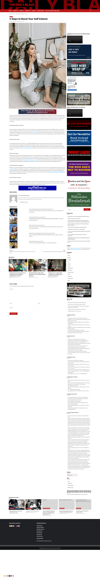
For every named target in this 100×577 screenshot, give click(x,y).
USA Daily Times (71, 357)
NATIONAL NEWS (40, 10)
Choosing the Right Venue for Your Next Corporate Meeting (78, 427)
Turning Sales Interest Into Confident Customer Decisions (78, 398)
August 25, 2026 (15, 513)
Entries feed (70, 483)
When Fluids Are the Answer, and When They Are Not (77, 351)
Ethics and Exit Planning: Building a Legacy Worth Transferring (79, 382)
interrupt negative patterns (25, 147)
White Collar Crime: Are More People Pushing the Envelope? (78, 216)
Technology (70, 276)
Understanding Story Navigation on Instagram (76, 330)
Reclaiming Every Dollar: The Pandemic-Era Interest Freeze (78, 390)
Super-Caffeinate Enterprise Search (74, 401)
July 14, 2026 (53, 277)
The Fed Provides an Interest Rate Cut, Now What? (77, 309)
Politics (69, 274)
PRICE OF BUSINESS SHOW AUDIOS (52, 10)
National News (70, 268)
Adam (11, 277)
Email (39, 303)
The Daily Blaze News (13, 21)
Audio (69, 255)
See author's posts (23, 202)
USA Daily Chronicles (72, 377)
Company (69, 259)
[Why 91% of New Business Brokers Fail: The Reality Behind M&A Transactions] (67, 504)
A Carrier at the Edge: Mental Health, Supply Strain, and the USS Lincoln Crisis (79, 232)
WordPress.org (70, 487)
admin (11, 513)
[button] (90, 11)
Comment (12, 288)
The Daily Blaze (39, 532)
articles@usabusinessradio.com (75, 248)
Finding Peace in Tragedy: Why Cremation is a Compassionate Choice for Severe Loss (55, 274)
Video (69, 280)
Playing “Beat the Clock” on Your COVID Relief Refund (77, 373)
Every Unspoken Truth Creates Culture (75, 399)
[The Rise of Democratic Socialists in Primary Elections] (83, 504)
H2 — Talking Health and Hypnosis (74, 389)
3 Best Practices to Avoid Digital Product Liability (76, 304)
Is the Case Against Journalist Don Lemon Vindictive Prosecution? (77, 235)
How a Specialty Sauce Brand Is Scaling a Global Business (78, 397)
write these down (35, 132)
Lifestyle (11, 16)
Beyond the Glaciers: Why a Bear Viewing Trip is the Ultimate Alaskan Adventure (37, 274)
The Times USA (71, 336)
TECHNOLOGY (27, 10)
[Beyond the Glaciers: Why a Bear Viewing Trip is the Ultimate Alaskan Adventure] (37, 265)
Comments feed (70, 485)
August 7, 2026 (34, 277)
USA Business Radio (72, 394)
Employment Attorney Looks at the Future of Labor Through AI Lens (79, 242)
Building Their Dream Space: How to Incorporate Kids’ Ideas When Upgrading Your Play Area (18, 274)
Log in (69, 481)
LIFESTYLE (21, 10)
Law (68, 261)
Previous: (22, 251)
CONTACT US (15, 10)
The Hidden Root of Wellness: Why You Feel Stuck (77, 339)
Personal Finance (71, 272)
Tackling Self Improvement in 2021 (36, 241)
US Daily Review (71, 315)
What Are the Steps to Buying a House (36, 225)
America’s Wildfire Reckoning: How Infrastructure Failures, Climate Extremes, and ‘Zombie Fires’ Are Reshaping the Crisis (79, 221)
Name (11, 303)
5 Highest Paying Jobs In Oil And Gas (74, 311)
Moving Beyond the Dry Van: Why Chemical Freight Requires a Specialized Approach (79, 238)
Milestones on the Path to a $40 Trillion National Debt (77, 318)
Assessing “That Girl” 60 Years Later (74, 218)
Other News (70, 270)
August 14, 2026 (15, 277)
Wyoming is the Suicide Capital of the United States (77, 302)
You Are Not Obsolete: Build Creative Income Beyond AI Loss (79, 369)
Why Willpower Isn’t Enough (73, 385)
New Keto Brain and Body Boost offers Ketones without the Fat (42, 233)
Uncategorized (70, 278)
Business (69, 257)
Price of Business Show (73, 412)
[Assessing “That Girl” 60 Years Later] (33, 504)
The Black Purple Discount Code (30, 159)
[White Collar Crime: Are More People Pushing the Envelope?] (17, 504)
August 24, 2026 (32, 512)
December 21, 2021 (20, 21)
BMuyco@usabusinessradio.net (76, 249)
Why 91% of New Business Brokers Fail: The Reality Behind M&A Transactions (78, 224)
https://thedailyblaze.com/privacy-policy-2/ (44, 540)
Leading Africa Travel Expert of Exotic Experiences (76, 384)
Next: (54, 251)
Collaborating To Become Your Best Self (37, 217)
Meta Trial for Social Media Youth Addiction (75, 360)
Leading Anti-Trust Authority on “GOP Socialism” (76, 229)
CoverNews (53, 548)
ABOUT (10, 10)
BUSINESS (34, 10)
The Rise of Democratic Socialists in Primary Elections (77, 227)
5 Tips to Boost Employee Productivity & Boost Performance (41, 209)
